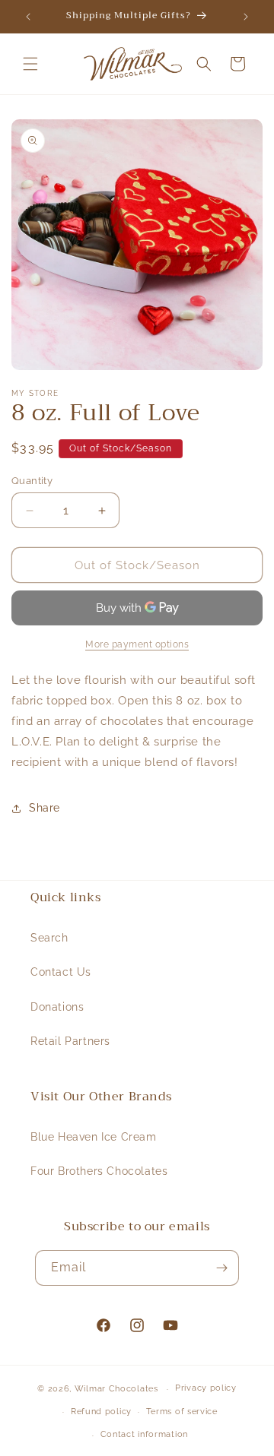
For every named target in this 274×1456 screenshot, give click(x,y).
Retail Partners (70, 1041)
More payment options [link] (137, 644)
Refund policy (101, 1411)
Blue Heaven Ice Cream (93, 1137)
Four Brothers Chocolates (98, 1171)
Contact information (144, 1434)
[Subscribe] (221, 1268)
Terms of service (182, 1411)
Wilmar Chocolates (116, 1389)
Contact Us (60, 972)
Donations (57, 1007)
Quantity (32, 480)
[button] (30, 64)
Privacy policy (206, 1388)
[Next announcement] (246, 16)
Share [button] (44, 808)
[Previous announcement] (28, 16)
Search (49, 938)
